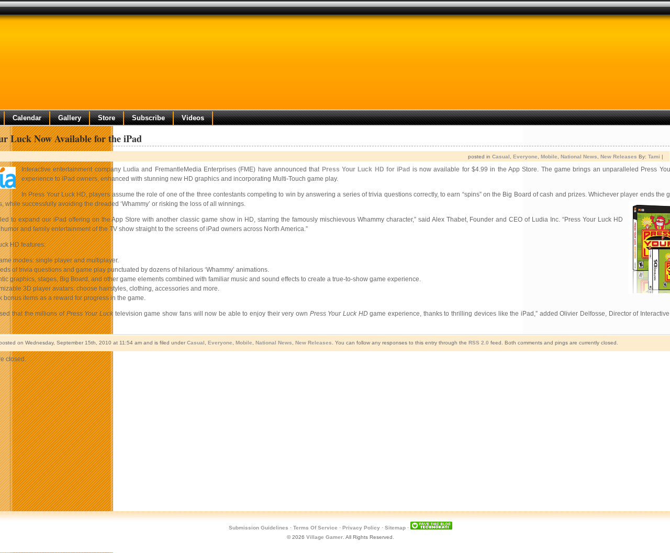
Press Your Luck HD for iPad (366, 169)
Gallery (69, 118)
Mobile (549, 156)
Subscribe (148, 118)
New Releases (618, 156)
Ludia (131, 169)
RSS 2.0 (478, 342)
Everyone (525, 156)
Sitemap (395, 528)
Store (106, 118)
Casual (501, 156)
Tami (654, 156)
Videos (193, 118)
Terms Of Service (315, 528)
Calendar (27, 118)
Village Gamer (324, 537)
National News (579, 156)
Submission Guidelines (258, 528)
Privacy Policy (361, 528)
